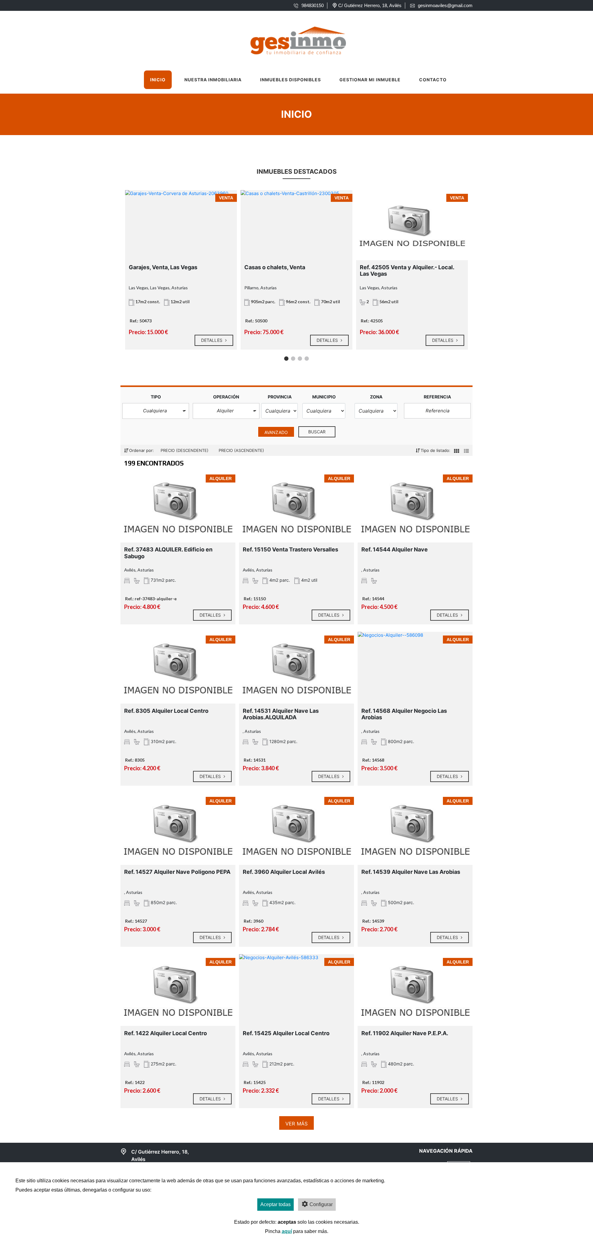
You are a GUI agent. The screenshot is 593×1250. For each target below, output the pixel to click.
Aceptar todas (275, 1204)
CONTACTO (433, 79)
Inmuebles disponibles (290, 79)
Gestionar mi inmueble (370, 79)
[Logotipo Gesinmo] (290, 39)
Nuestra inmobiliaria (213, 79)
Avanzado (276, 432)
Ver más (296, 1123)
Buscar (317, 431)
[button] (155, 411)
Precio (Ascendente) (241, 450)
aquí (287, 1231)
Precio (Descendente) (185, 450)
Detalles (212, 340)
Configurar (321, 1204)
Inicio (158, 79)
